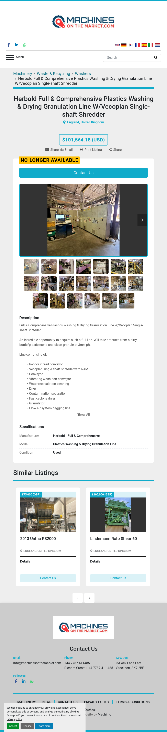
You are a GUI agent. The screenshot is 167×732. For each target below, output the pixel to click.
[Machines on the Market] (83, 627)
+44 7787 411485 (77, 663)
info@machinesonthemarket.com (37, 663)
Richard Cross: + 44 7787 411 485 (88, 668)
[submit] (155, 57)
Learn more (44, 726)
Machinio (104, 714)
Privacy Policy (96, 702)
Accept (13, 726)
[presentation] (78, 598)
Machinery (26, 702)
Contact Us (83, 172)
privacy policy (14, 719)
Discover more (35, 525)
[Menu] (10, 58)
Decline (27, 726)
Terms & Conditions (133, 702)
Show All (83, 414)
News (46, 702)
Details (25, 561)
